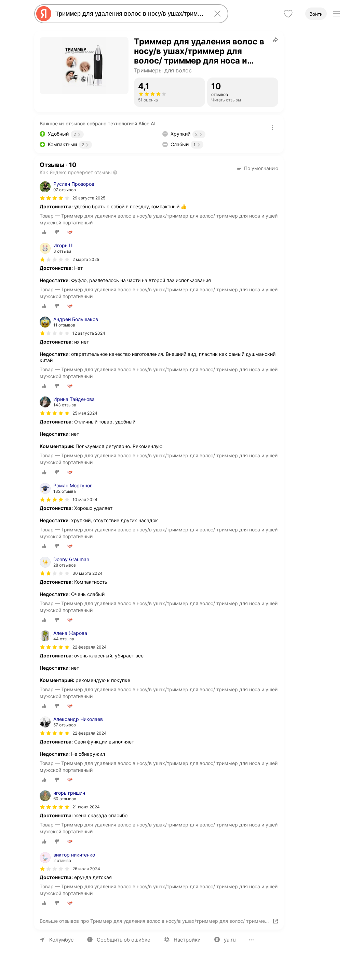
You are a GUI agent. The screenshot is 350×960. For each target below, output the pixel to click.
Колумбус (61, 939)
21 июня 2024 (86, 806)
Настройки (187, 939)
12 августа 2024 (88, 333)
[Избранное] (288, 13)
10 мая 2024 (84, 499)
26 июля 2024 (86, 868)
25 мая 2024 (84, 413)
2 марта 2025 (85, 259)
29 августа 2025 (88, 197)
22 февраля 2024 (89, 647)
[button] (257, 168)
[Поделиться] (275, 39)
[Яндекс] (43, 13)
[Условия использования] (272, 127)
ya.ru (230, 939)
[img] (55, 198)
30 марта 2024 (87, 573)
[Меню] (336, 13)
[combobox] (129, 14)
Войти (316, 14)
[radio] (44, 232)
